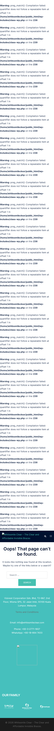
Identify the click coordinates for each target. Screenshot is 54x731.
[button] (45, 536)
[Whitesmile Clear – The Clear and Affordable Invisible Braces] (21, 536)
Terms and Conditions (27, 612)
